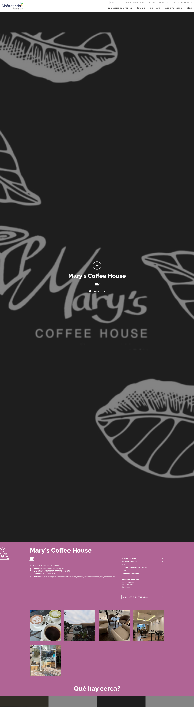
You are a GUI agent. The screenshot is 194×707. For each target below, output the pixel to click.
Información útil (163, 2)
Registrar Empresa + (147, 2)
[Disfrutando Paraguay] (13, 6)
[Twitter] (182, 2)
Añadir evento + (132, 2)
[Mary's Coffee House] (45, 626)
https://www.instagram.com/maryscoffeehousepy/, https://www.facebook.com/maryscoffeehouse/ (76, 577)
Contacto (175, 2)
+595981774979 (48, 574)
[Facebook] (185, 2)
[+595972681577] (191, 2)
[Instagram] (188, 2)
